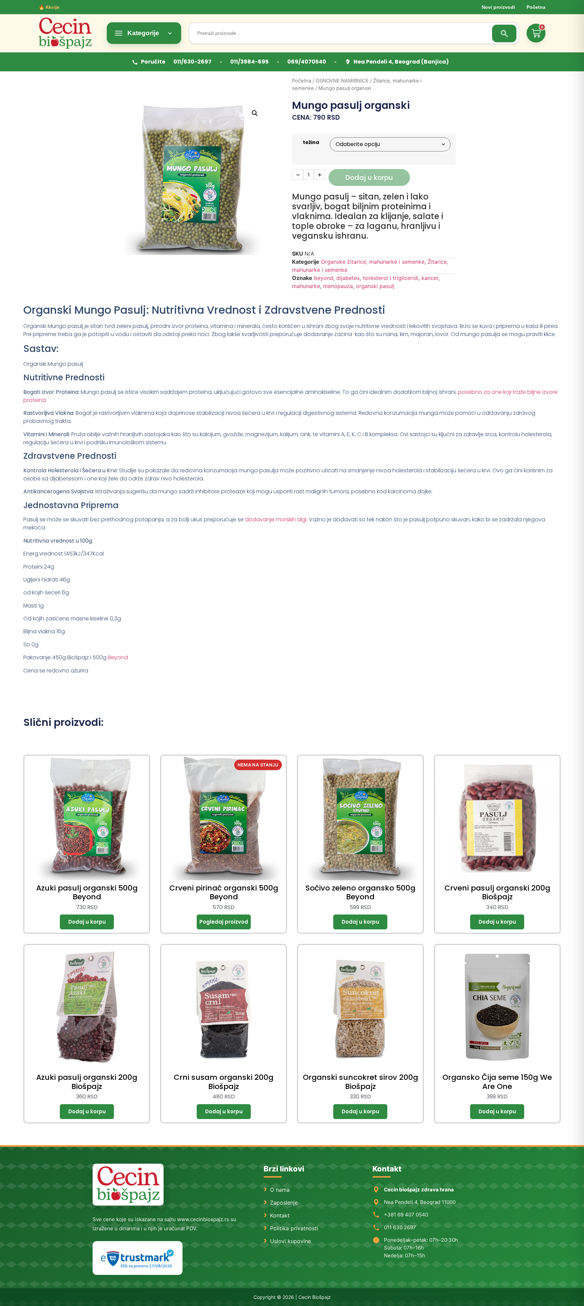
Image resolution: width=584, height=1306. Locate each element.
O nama (280, 1189)
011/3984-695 (249, 62)
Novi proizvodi (498, 7)
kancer (429, 278)
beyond (323, 278)
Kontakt (280, 1215)
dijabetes (348, 278)
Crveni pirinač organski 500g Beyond (223, 892)
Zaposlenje (284, 1202)
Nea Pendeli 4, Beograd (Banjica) (401, 62)
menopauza (338, 286)
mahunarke (306, 286)
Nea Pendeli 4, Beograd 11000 (420, 1202)
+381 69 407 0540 (406, 1214)
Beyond (118, 657)
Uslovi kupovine (290, 1241)
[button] (255, 113)
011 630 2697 (400, 1227)
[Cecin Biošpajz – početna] (69, 33)
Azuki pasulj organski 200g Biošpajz (86, 1081)
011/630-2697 (192, 62)
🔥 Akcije (49, 7)
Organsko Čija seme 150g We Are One (497, 1081)
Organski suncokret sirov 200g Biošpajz (360, 1081)
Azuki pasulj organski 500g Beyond (87, 892)
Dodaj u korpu (369, 177)
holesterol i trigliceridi (390, 278)
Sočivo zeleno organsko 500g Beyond (360, 892)
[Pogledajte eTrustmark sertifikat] (137, 1258)
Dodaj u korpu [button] (87, 922)
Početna (536, 7)
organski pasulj (375, 286)
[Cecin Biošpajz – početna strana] (128, 1185)
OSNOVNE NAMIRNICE (342, 81)
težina (311, 142)
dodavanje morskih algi (276, 519)
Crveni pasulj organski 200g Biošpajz (497, 892)
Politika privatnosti (294, 1228)
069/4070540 (306, 62)
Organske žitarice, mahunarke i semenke (372, 261)
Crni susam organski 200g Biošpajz (223, 1081)
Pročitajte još (224, 922)
